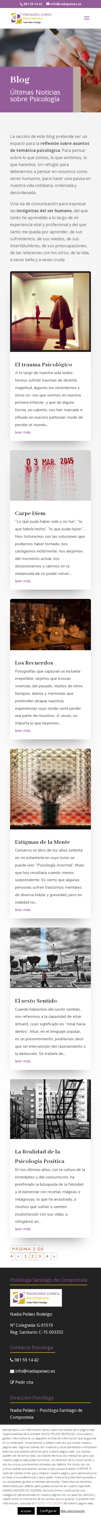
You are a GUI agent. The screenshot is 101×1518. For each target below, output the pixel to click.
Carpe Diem (30, 513)
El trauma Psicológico (43, 364)
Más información (73, 1511)
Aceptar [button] (26, 1511)
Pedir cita (24, 1382)
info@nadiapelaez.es (35, 1371)
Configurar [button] (48, 1510)
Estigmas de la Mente (42, 842)
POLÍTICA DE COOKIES (49, 1503)
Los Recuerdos (34, 663)
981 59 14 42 (33, 4)
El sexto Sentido (36, 1001)
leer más (23, 432)
